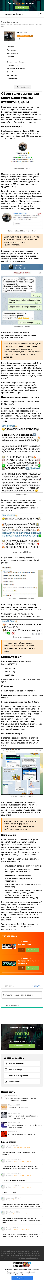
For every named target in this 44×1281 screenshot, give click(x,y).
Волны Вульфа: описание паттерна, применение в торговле (22, 1099)
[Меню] (40, 14)
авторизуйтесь (36, 986)
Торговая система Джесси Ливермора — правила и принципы (25, 1117)
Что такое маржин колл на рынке (21, 1134)
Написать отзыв (23, 87)
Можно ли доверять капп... (22, 1148)
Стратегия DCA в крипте (18, 1108)
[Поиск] (35, 14)
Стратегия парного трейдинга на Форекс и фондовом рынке (25, 1126)
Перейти (20, 1278)
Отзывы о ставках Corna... (22, 1214)
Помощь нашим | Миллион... (22, 1162)
